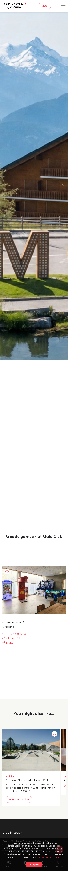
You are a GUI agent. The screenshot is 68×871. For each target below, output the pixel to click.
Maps (9, 643)
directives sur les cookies (48, 857)
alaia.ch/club (14, 638)
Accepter (34, 864)
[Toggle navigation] (63, 6)
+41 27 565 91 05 (16, 634)
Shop (45, 5)
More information (19, 799)
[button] (5, 186)
